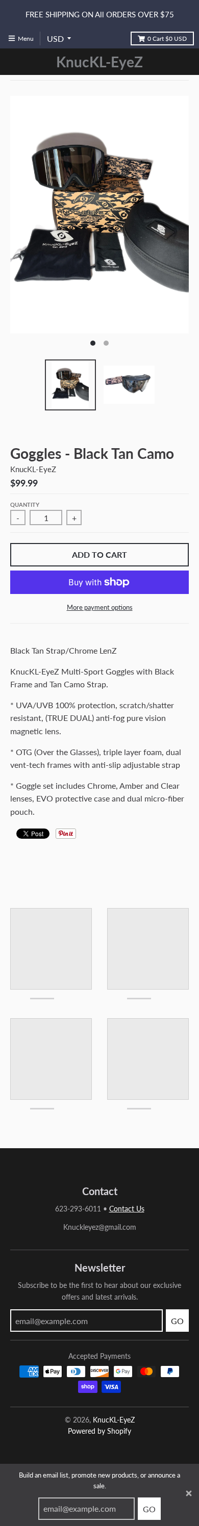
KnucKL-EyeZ (99, 62)
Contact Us (126, 1208)
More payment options (100, 607)
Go (149, 1509)
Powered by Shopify (99, 1431)
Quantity (24, 504)
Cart (167, 38)
